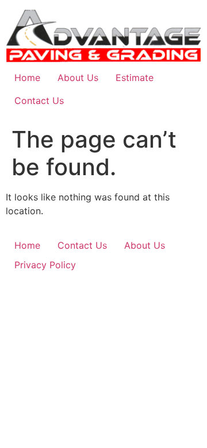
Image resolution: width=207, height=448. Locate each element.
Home (27, 77)
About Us (77, 77)
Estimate (135, 77)
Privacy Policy (45, 265)
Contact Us (39, 100)
